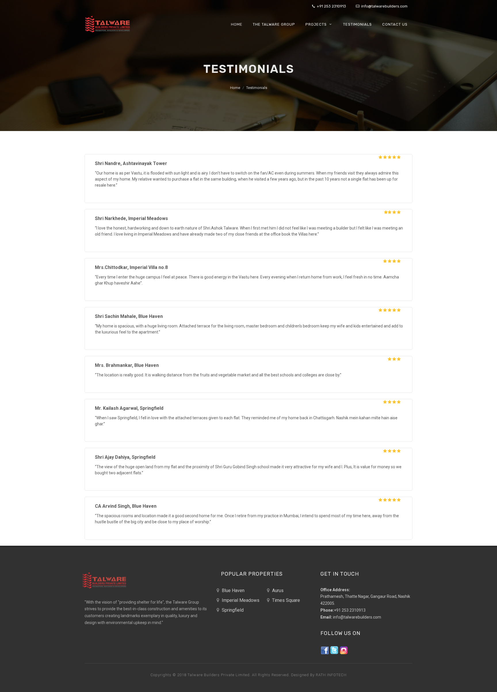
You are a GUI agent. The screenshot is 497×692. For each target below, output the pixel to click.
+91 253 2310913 (331, 6)
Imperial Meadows (240, 600)
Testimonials (256, 88)
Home (235, 88)
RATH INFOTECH (331, 675)
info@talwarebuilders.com (384, 6)
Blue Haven (232, 590)
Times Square (285, 600)
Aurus (277, 590)
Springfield (232, 610)
